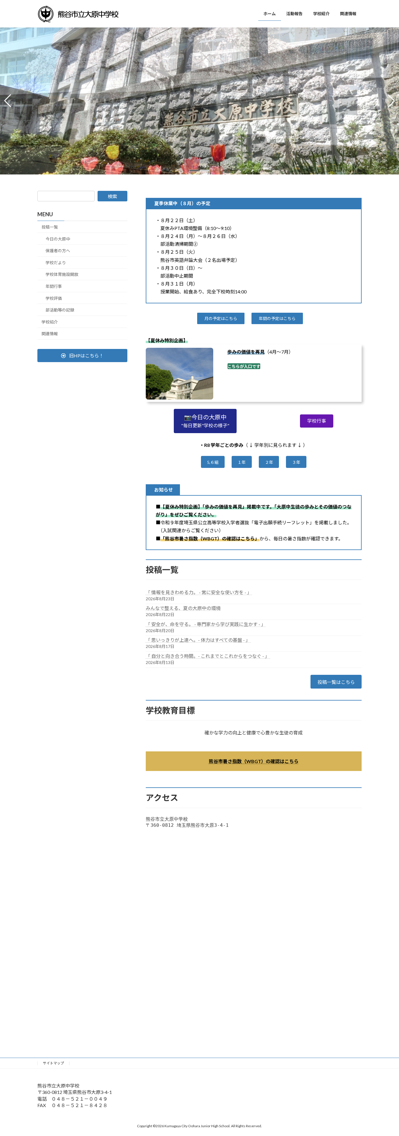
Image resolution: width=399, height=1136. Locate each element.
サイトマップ (53, 1063)
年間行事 (54, 286)
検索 (112, 196)
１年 (241, 462)
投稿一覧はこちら (336, 682)
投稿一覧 (49, 226)
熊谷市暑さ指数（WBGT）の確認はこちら (254, 761)
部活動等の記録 (60, 309)
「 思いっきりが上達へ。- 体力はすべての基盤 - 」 (198, 640)
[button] (194, 170)
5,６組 (212, 462)
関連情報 (49, 333)
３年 (296, 462)
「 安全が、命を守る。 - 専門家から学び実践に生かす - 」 (206, 624)
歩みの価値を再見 (246, 352)
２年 (269, 462)
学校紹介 (49, 321)
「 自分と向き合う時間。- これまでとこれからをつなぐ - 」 (208, 656)
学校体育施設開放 (62, 274)
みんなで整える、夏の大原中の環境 (183, 608)
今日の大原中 (58, 238)
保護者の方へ (58, 250)
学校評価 (54, 297)
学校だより (56, 262)
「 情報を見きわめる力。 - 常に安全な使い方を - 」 (199, 592)
